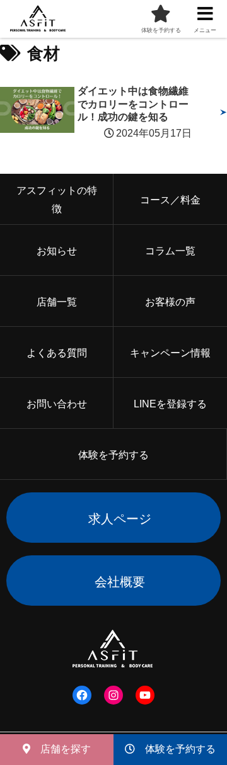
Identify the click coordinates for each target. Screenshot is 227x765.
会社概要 (120, 582)
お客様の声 (170, 302)
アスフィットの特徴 (56, 199)
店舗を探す (60, 749)
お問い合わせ (56, 404)
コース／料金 (170, 200)
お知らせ (57, 251)
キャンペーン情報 (170, 353)
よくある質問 (56, 353)
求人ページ (119, 519)
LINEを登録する (170, 404)
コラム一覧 (170, 251)
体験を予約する (175, 749)
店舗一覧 (57, 302)
